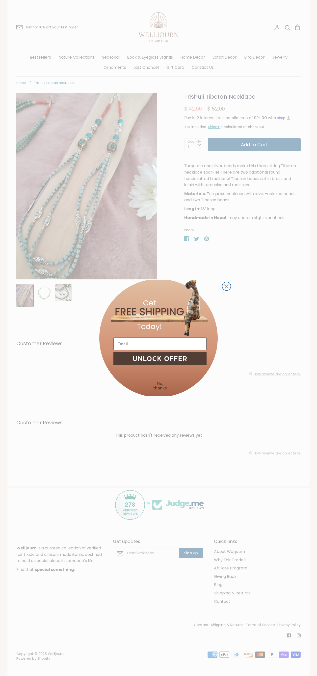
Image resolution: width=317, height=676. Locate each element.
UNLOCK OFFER (160, 358)
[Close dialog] (226, 286)
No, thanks (160, 385)
